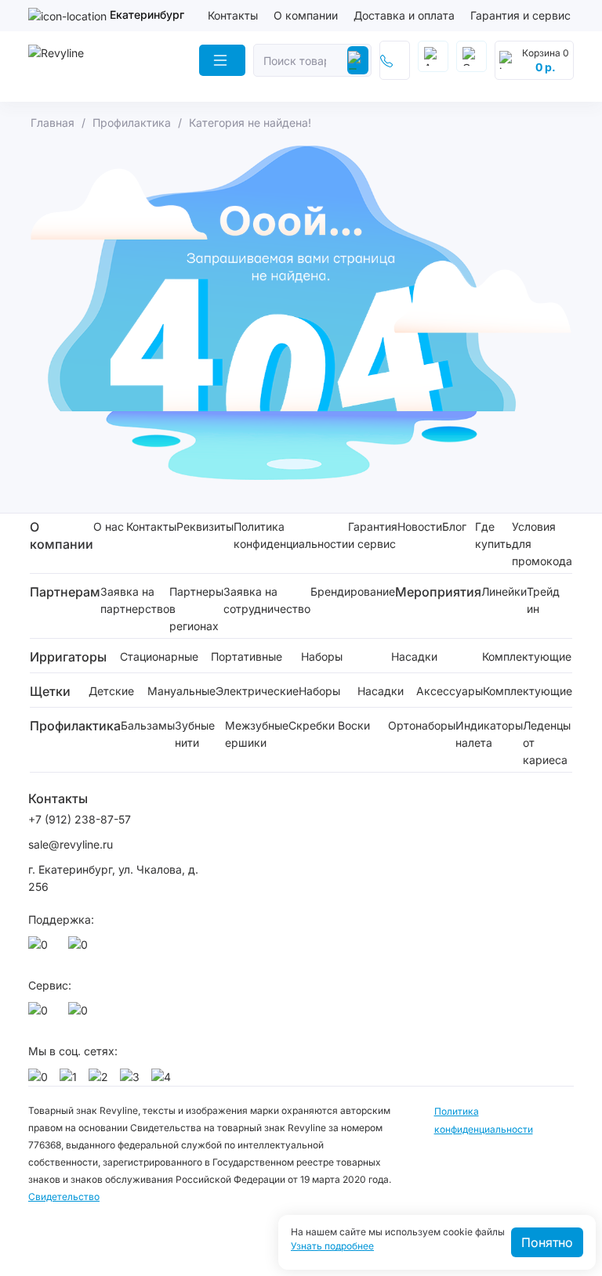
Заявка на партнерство (134, 600)
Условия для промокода (542, 544)
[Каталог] (222, 60)
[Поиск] (357, 60)
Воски (354, 725)
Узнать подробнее (332, 1246)
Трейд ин (543, 600)
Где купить (493, 535)
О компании (306, 15)
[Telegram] (80, 948)
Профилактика (75, 726)
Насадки (414, 656)
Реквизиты (205, 526)
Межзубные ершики (256, 734)
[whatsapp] (40, 948)
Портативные (246, 656)
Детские (111, 690)
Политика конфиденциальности (291, 535)
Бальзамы (148, 725)
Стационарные (159, 656)
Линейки (504, 591)
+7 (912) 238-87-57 (81, 819)
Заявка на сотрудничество (266, 600)
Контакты (233, 15)
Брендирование (352, 591)
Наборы (322, 656)
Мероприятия (438, 592)
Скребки (311, 725)
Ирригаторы (68, 657)
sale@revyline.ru (70, 844)
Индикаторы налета (489, 734)
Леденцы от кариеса (547, 742)
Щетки (50, 691)
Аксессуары (449, 690)
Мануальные (181, 690)
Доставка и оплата (404, 15)
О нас (108, 526)
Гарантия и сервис (520, 15)
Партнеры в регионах (196, 609)
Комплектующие (526, 656)
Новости (419, 526)
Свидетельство (64, 1196)
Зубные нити (195, 734)
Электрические (257, 690)
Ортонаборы (421, 725)
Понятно (547, 1242)
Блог (454, 526)
